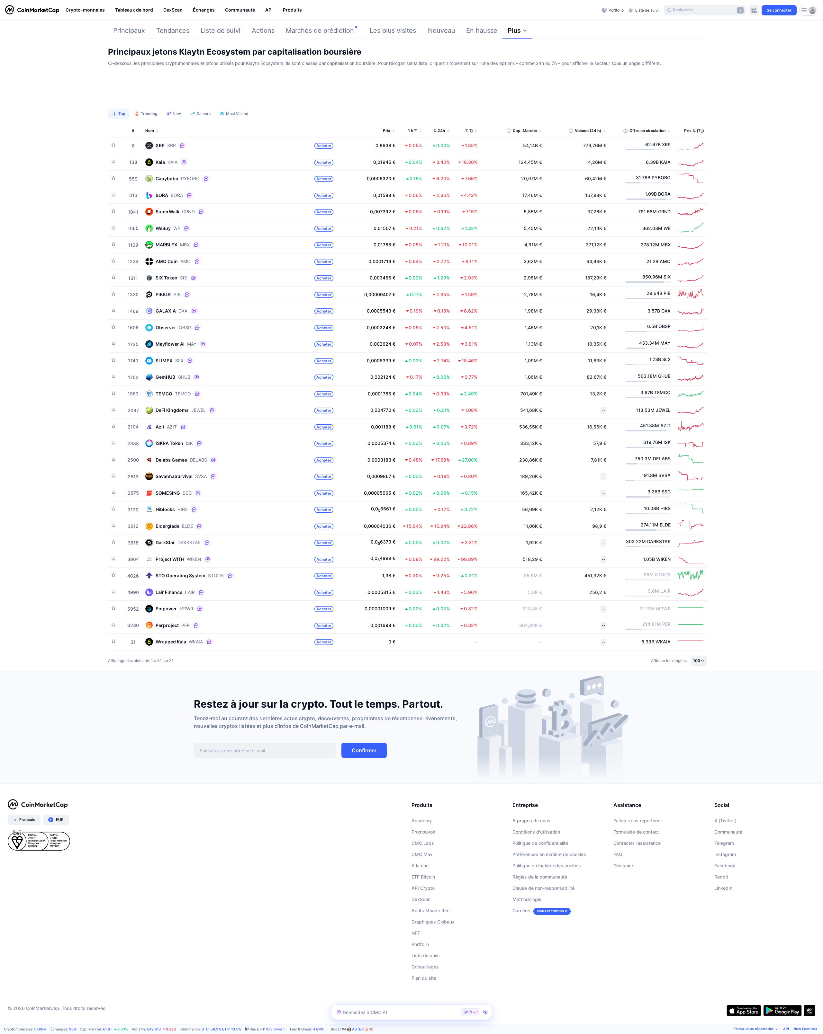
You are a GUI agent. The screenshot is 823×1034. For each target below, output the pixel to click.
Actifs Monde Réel (431, 910)
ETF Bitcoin (423, 876)
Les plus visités (393, 30)
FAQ (617, 854)
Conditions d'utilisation (536, 832)
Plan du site (424, 978)
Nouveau (441, 30)
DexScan (421, 899)
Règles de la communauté (539, 876)
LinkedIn (723, 888)
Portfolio (420, 944)
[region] (332, 10)
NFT (416, 933)
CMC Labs (423, 843)
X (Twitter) (725, 820)
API (786, 1029)
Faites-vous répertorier (637, 820)
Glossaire (623, 865)
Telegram (724, 843)
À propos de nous (531, 820)
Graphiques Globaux (433, 921)
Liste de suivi (220, 30)
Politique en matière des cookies (546, 865)
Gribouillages (425, 966)
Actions (263, 30)
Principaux (129, 30)
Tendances (172, 30)
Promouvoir (423, 832)
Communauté (728, 832)
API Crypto (423, 888)
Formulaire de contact (636, 832)
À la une (420, 865)
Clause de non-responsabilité (543, 888)
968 (72, 1029)
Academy (422, 820)
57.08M (40, 1029)
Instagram (725, 854)
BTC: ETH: (221, 1029)
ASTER (362, 1029)
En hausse (481, 30)
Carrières (522, 910)
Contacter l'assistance (637, 843)
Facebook (724, 865)
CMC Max (422, 854)
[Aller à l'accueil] (32, 10)
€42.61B (154, 1029)
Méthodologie (526, 899)
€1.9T (107, 1029)
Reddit (721, 876)
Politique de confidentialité (540, 843)
